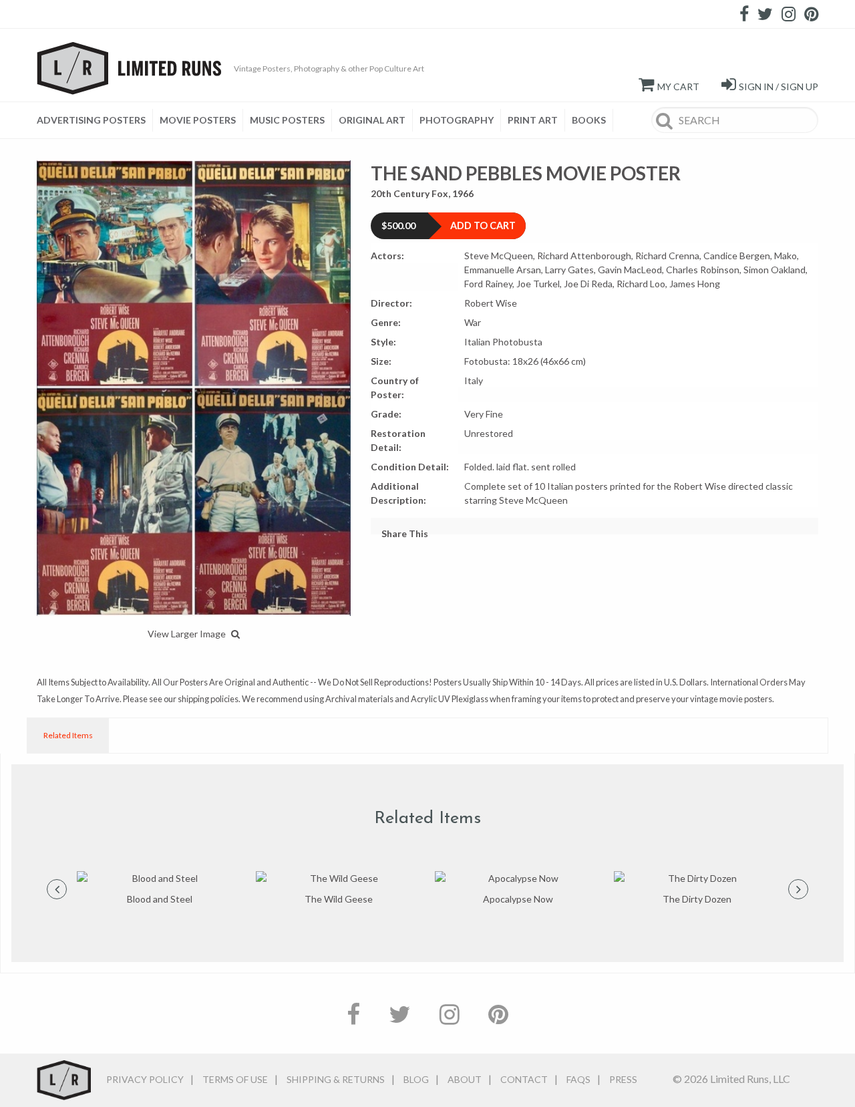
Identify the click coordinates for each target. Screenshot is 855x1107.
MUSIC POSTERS (287, 120)
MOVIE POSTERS (198, 120)
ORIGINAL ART (372, 120)
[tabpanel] (159, 889)
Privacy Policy (145, 1079)
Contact (524, 1079)
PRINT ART (533, 120)
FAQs (578, 1079)
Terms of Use (235, 1079)
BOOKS (589, 120)
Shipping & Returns (336, 1079)
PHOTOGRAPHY (456, 120)
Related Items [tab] (68, 735)
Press (623, 1079)
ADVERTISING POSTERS (91, 120)
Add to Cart (483, 225)
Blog (416, 1079)
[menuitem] (95, 120)
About (465, 1079)
